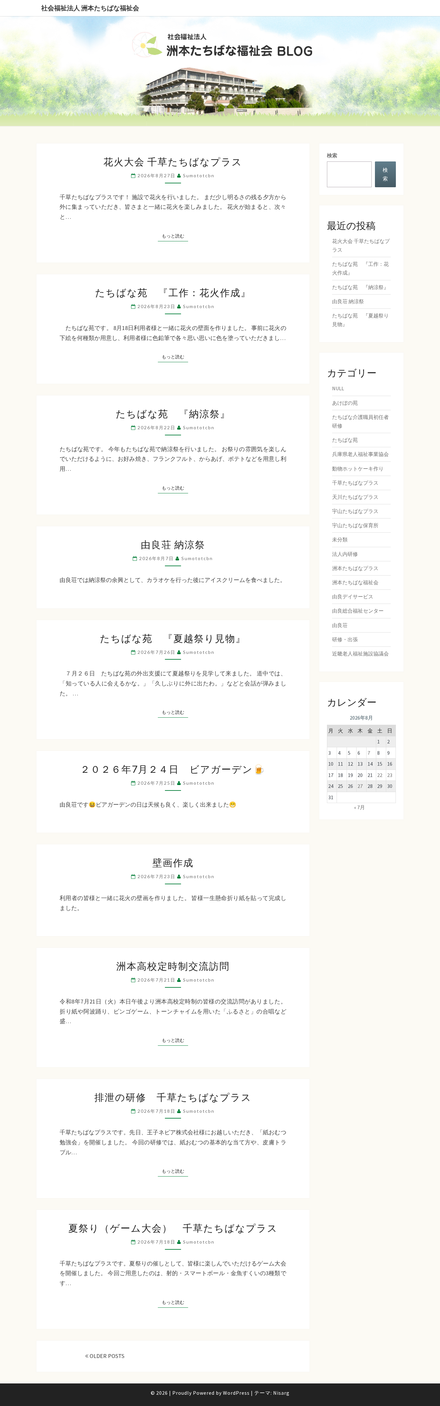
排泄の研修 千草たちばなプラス (173, 1097)
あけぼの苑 (345, 403)
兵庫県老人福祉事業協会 (360, 454)
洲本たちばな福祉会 (355, 582)
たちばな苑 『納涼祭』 (173, 413)
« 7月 (359, 807)
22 (379, 775)
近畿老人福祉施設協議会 (360, 653)
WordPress (236, 1393)
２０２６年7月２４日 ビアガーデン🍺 (172, 769)
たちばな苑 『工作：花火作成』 (173, 292)
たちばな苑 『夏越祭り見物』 (173, 638)
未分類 (340, 539)
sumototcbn (199, 175)
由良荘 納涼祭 (173, 544)
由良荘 (340, 625)
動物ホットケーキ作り (358, 468)
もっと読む (175, 236)
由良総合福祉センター (358, 610)
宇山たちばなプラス (355, 511)
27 (360, 786)
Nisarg (281, 1393)
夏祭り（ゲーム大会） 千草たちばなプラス (173, 1228)
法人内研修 (345, 554)
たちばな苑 (345, 440)
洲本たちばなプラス (355, 568)
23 (389, 775)
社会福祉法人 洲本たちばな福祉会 (90, 8)
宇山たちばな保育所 (355, 525)
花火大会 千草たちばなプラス (172, 161)
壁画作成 (173, 862)
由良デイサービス (352, 596)
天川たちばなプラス (355, 497)
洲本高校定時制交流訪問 (173, 966)
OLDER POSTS (106, 1356)
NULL (338, 388)
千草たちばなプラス (355, 483)
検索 (332, 155)
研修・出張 (345, 639)
